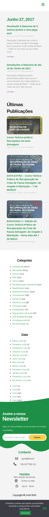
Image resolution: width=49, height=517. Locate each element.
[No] (44, 508)
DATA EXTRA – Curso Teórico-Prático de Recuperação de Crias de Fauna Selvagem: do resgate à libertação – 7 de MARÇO (24, 182)
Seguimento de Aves (22, 313)
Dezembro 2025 (19, 348)
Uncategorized (19, 320)
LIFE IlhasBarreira (20, 317)
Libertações (18, 266)
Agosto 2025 (18, 355)
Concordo (25, 513)
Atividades (17, 270)
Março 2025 (17, 366)
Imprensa (16, 299)
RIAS (14, 277)
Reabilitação (18, 288)
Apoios (15, 274)
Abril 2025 (17, 362)
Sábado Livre (18, 302)
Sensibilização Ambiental (24, 284)
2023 (14, 397)
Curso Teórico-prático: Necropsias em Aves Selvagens (20, 141)
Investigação (18, 309)
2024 (14, 393)
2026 (14, 386)
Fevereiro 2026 (19, 344)
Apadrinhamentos (21, 291)
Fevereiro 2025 (19, 369)
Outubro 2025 (18, 351)
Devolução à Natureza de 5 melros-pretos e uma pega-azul (22, 30)
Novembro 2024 (20, 380)
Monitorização (19, 324)
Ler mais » (11, 57)
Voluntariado (18, 295)
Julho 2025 (17, 359)
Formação (17, 306)
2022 (14, 400)
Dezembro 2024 (20, 376)
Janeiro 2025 (18, 373)
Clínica (15, 281)
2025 (14, 389)
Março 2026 (18, 341)
